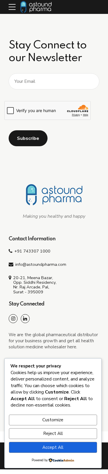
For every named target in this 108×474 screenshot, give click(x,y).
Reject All (53, 433)
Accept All (52, 447)
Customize (52, 420)
